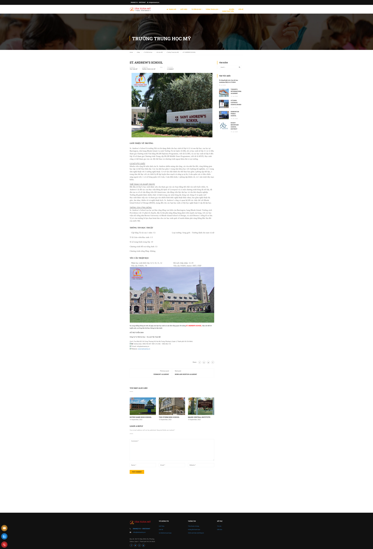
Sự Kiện (228, 10)
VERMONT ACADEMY (161, 374)
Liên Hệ (240, 9)
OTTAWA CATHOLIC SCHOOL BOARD (236, 102)
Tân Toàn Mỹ (133, 69)
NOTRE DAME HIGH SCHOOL (140, 417)
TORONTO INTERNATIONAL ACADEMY (236, 91)
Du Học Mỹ (160, 52)
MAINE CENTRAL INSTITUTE (199, 417)
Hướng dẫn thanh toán (194, 529)
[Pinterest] (212, 362)
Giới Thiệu (183, 9)
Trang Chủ (172, 9)
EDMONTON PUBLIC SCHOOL (235, 114)
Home (131, 52)
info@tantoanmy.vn (154, 2)
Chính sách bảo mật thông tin (196, 533)
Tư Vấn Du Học (148, 52)
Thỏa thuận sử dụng (193, 526)
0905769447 (142, 2)
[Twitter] (208, 362)
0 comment (170, 69)
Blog (138, 52)
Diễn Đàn (219, 529)
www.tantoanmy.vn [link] (144, 349)
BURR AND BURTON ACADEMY (186, 374)
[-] (140, 10)
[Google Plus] (204, 362)
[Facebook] (199, 362)
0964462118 (134, 2)
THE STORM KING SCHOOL (169, 417)
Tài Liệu (219, 526)
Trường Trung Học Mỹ (173, 52)
